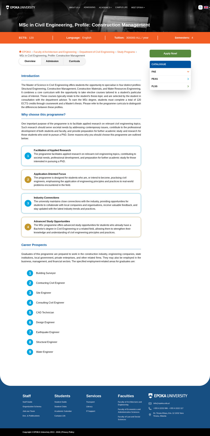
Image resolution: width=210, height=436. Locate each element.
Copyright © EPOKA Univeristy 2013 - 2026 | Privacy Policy (48, 432)
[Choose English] (206, 7)
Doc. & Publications (31, 416)
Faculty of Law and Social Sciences (129, 418)
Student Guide (60, 402)
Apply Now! (170, 53)
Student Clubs (60, 407)
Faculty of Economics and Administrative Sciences (129, 410)
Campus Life (59, 416)
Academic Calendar (63, 411)
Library (89, 407)
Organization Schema (32, 407)
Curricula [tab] (74, 61)
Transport (90, 402)
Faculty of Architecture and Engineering (130, 403)
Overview (30, 61)
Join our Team (29, 411)
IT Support (90, 411)
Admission (52, 61)
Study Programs (127, 51)
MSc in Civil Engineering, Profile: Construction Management (52, 55)
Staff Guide (27, 402)
